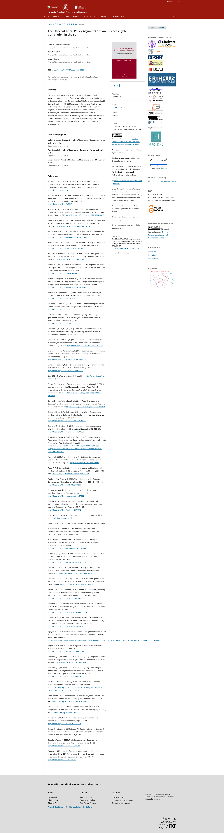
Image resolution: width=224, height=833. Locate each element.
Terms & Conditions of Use (58, 807)
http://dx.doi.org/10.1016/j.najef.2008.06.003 (77, 584)
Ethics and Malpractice (121, 803)
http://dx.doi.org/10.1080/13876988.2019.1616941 (67, 287)
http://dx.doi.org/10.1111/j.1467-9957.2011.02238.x (85, 215)
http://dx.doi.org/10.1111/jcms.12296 (62, 273)
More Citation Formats (121, 253)
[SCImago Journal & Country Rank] (162, 181)
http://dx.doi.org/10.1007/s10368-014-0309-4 (72, 226)
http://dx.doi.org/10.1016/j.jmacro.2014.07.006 (66, 496)
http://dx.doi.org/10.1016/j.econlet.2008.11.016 (85, 345)
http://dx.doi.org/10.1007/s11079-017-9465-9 (65, 248)
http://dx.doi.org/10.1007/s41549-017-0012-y (65, 510)
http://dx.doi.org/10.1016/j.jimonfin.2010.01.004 (70, 474)
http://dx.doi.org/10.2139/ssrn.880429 (62, 298)
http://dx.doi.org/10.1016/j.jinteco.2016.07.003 (66, 432)
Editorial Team (53, 803)
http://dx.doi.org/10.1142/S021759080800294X (70, 701)
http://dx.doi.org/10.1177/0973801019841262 (65, 626)
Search (175, 16)
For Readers (152, 252)
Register (170, 2)
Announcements (100, 16)
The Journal (52, 797)
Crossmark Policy (117, 16)
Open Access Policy (87, 800)
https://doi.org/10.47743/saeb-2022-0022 (68, 70)
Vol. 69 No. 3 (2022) (70, 24)
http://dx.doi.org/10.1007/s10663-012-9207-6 (65, 371)
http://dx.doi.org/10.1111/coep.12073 (69, 259)
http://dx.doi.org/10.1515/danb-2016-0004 (64, 598)
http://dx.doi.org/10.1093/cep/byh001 (84, 463)
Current (66, 16)
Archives (76, 16)
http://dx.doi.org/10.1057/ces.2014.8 (62, 760)
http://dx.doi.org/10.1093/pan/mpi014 (62, 309)
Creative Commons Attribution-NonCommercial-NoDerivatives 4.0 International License (126, 142)
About (55, 16)
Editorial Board (54, 800)
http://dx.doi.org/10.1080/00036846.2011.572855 (67, 548)
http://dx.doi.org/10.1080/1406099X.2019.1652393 (67, 237)
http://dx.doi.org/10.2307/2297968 (61, 204)
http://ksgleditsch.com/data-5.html (61, 518)
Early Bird (87, 16)
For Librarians (153, 259)
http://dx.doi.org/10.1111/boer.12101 (62, 190)
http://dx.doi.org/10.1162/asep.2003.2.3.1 (64, 746)
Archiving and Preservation (122, 800)
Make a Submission (157, 27)
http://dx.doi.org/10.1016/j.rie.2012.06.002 (64, 724)
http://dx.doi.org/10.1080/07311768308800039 (66, 651)
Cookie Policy (88, 807)
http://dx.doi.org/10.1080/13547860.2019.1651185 (67, 359)
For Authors (152, 255)
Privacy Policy (75, 807)
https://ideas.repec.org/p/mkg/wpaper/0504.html (85, 407)
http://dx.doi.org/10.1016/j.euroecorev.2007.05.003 (67, 562)
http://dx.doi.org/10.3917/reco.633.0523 (70, 662)
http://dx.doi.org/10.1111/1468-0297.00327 (64, 485)
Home (46, 16)
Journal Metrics (86, 797)
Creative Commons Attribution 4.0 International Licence (158, 235)
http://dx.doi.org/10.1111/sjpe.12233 (62, 323)
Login (178, 2)
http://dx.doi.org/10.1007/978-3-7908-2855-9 (75, 573)
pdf (116, 86)
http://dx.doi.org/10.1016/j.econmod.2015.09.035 (67, 421)
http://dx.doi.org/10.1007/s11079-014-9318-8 (65, 676)
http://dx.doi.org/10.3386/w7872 (65, 712)
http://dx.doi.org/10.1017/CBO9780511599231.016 (67, 612)
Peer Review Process (88, 803)
